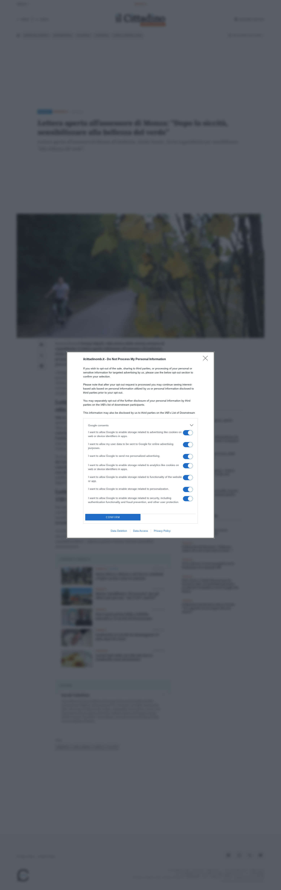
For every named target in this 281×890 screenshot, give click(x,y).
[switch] (188, 432)
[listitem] (140, 425)
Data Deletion (119, 530)
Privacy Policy (162, 530)
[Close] (206, 359)
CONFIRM (113, 517)
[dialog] (140, 445)
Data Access (140, 530)
